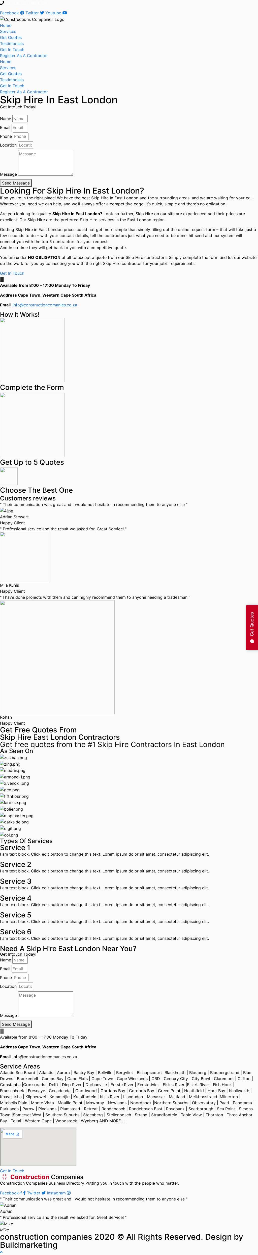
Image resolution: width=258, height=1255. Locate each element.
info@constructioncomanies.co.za (45, 304)
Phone (6, 136)
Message (8, 174)
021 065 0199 (34, 3)
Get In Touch (12, 49)
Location (8, 145)
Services (8, 31)
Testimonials (12, 43)
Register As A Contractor (24, 55)
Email (5, 127)
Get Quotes (11, 37)
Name (5, 118)
